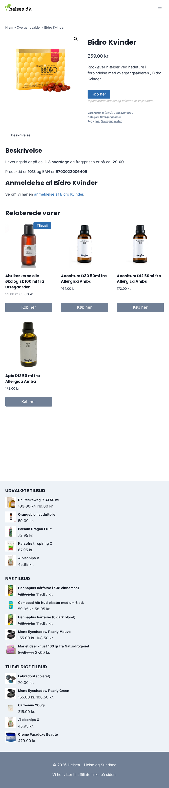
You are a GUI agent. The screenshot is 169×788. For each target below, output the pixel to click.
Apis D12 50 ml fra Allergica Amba (22, 378)
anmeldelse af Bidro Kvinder (58, 194)
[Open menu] (160, 8)
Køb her (99, 94)
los (97, 121)
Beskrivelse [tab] (20, 135)
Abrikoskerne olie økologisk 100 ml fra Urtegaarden (24, 281)
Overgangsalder (29, 27)
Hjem (9, 27)
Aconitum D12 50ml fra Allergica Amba (139, 278)
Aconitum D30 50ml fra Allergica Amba (84, 278)
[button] (76, 39)
